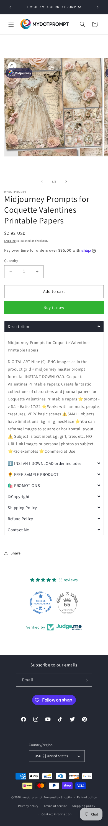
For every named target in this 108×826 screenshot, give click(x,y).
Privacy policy (28, 806)
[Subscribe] (85, 680)
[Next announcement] (98, 7)
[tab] (54, 326)
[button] (11, 24)
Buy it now (54, 307)
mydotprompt (32, 797)
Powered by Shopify (57, 797)
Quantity (11, 260)
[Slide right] (66, 181)
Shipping (10, 241)
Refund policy (87, 797)
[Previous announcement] (10, 7)
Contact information (56, 814)
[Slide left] (42, 181)
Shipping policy (83, 806)
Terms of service (55, 806)
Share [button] (16, 553)
